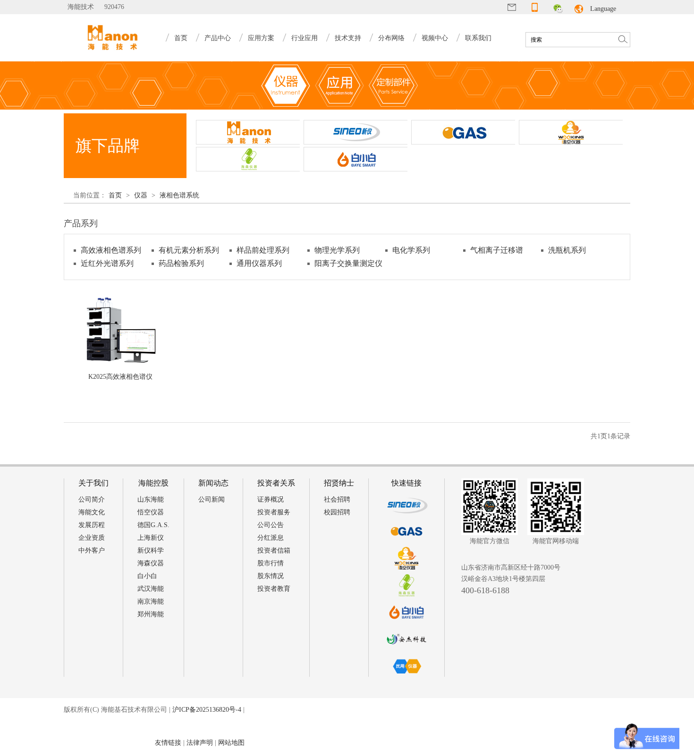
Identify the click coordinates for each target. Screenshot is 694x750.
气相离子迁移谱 (496, 250)
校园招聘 (337, 512)
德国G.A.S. (153, 524)
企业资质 (91, 537)
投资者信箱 (273, 550)
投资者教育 (273, 588)
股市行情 (270, 563)
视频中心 (435, 38)
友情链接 (168, 742)
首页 (180, 38)
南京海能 (150, 601)
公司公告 (270, 524)
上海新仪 (150, 537)
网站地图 (231, 742)
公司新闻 (211, 499)
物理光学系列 (337, 250)
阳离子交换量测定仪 (348, 263)
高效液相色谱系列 (111, 250)
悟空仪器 (150, 512)
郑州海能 (150, 614)
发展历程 (91, 524)
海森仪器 (150, 563)
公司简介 (91, 499)
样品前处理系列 (263, 250)
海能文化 (91, 512)
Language (603, 8)
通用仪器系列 (259, 263)
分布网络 (391, 38)
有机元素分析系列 (189, 250)
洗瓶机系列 (567, 250)
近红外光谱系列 (107, 263)
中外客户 (91, 550)
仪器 (140, 195)
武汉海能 (150, 588)
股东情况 (270, 576)
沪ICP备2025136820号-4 (206, 709)
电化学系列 (411, 250)
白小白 (147, 576)
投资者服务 (273, 512)
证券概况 (270, 499)
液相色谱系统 (179, 195)
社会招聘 (337, 499)
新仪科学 (150, 550)
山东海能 (150, 499)
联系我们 (478, 38)
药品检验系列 (181, 263)
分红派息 (270, 537)
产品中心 (217, 38)
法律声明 (199, 742)
